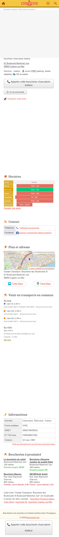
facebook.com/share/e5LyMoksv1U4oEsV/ (35, 233)
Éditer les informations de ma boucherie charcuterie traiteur (33, 444)
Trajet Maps (45, 283)
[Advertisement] (29, 33)
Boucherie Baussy (12, 474)
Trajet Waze (17, 283)
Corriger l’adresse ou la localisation (41, 268)
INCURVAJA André (39, 474)
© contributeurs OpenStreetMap (44, 252)
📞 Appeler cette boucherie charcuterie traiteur (28, 527)
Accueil (3, 3)
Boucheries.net (32, 517)
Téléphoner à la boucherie (29, 228)
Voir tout (7, 340)
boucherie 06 (21, 502)
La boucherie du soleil (15, 459)
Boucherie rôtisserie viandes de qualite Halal (41, 460)
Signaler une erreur (12, 208)
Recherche (55, 3)
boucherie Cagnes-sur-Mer (40, 502)
